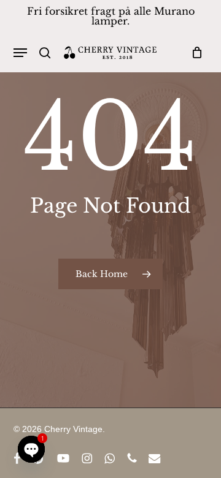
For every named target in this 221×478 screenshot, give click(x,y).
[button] (20, 53)
